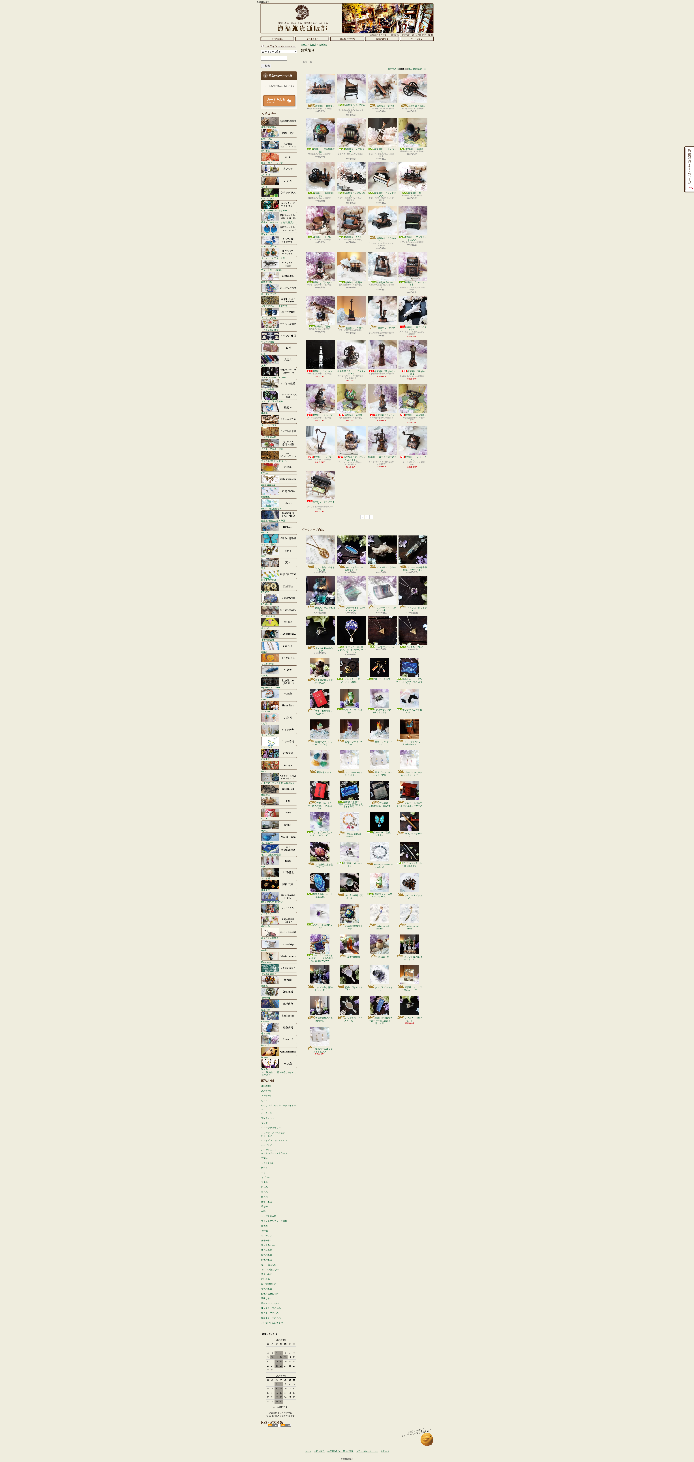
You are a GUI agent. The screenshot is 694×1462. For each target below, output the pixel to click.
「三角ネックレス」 (385, 647)
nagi (263, 866)
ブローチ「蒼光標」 (382, 679)
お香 (263, 353)
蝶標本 (264, 413)
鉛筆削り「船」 (415, 193)
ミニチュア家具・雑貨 (272, 449)
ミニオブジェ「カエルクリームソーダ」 (321, 833)
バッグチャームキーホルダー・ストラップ (274, 1152)
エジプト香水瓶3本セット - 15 (324, 988)
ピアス (264, 1100)
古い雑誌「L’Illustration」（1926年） (380, 804)
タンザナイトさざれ (383, 988)
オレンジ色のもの (270, 1269)
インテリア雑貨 (268, 318)
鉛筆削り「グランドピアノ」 (385, 194)
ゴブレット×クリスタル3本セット (412, 742)
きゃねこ (265, 628)
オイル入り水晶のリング (325, 649)
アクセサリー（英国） (272, 270)
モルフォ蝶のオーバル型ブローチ (355, 568)
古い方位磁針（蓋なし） (354, 896)
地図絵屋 (265, 795)
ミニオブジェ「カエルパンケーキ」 (382, 895)
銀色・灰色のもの (270, 1293)
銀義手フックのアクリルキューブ (412, 988)
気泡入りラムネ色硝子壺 (325, 609)
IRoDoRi (265, 532)
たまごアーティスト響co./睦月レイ (278, 783)
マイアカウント (278, 46)
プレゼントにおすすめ (272, 1322)
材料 (263, 1211)
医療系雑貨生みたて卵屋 (273, 520)
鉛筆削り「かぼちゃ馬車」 (354, 194)
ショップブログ (347, 38)
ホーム (277, 38)
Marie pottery (267, 962)
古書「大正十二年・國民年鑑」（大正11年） (320, 806)
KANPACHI (267, 604)
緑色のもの (266, 1255)
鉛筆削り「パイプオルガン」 (354, 106)
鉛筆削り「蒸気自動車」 (323, 194)
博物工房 (265, 890)
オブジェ (265, 1177)
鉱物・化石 (266, 139)
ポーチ (264, 1168)
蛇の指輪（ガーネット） (352, 864)
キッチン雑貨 (267, 341)
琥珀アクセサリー (270, 234)
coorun (264, 652)
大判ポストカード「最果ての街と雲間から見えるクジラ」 (350, 804)
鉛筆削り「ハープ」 (323, 457)
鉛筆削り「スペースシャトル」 (416, 328)
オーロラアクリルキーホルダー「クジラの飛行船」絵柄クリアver (320, 958)
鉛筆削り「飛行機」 (386, 106)
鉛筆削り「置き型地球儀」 (324, 150)
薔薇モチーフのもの (271, 1318)
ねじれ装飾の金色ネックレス (325, 568)
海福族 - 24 (383, 956)
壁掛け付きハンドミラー (354, 988)
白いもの (265, 1279)
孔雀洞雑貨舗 (267, 640)
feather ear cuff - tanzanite (383, 927)
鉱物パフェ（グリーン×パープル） (322, 742)
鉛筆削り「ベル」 (385, 282)
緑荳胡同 (265, 1033)
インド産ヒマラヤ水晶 (386, 568)
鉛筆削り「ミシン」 (354, 237)
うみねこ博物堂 (268, 544)
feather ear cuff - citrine (413, 927)
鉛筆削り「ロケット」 (324, 371)
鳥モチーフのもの (270, 1303)
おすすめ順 (393, 69)
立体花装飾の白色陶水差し (324, 1019)
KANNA (265, 592)
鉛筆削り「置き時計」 (385, 371)
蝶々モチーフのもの (271, 1308)
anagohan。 (266, 497)
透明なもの (266, 1298)
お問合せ (382, 38)
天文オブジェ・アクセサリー (275, 306)
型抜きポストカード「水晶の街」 (323, 895)
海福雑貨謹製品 (268, 127)
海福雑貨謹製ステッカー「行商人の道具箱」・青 (380, 1021)
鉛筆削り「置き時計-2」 (416, 372)
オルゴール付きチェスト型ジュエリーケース (409, 804)
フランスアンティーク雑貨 (274, 1221)
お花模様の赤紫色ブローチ (324, 865)
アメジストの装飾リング (323, 926)
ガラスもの (266, 1202)
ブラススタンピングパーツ (274, 461)
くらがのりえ (267, 664)
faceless (264, 1057)
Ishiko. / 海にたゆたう (271, 508)
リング (264, 1123)
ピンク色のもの (268, 1264)
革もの (264, 1206)
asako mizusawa (268, 485)
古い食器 (265, 151)
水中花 (264, 473)
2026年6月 (266, 1095)
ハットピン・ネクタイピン (274, 1140)
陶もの (264, 1197)
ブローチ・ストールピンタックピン (273, 1134)
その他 (264, 1230)
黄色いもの (266, 1250)
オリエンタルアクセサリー (274, 258)
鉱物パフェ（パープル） (354, 742)
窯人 (263, 568)
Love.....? (265, 1045)
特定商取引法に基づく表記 (340, 1451)
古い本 (264, 186)
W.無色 (264, 1069)
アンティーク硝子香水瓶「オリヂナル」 (415, 568)
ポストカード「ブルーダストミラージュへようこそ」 (409, 681)
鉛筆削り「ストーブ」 (324, 415)
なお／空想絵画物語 (271, 854)
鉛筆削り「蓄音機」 (416, 149)
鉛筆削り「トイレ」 (323, 237)
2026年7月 (266, 1091)
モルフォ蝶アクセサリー (273, 246)
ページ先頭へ (427, 1441)
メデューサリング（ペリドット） (381, 710)
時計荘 (264, 830)
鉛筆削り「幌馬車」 (354, 282)
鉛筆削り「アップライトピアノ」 (416, 238)
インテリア (266, 1235)
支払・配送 (319, 1451)
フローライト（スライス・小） (355, 609)
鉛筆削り (323, 44)
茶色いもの (266, 1274)
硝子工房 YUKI (268, 580)
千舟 (263, 807)
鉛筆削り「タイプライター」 (324, 502)
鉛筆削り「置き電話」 (416, 415)
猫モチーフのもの (270, 1313)
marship (264, 950)
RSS (273, 1425)
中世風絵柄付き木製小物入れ (323, 681)
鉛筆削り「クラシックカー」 (386, 239)
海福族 (264, 1226)
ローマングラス (268, 294)
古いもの (265, 174)
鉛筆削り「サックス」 (386, 329)
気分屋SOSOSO (268, 616)
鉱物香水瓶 (266, 282)
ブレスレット (267, 1118)
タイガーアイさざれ (413, 896)
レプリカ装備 (267, 389)
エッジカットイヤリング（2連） (353, 773)
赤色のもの (266, 1240)
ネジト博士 (266, 878)
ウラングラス (267, 198)
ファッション (267, 1163)
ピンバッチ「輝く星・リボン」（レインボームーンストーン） (351, 649)
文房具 (264, 365)
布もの (264, 1192)
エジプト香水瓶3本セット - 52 (413, 958)
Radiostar (265, 1021)
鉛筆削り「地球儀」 (354, 415)
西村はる (265, 926)
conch (263, 699)
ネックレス (266, 1113)
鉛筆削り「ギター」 (355, 328)
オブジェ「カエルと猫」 (352, 710)
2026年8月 (266, 1086)
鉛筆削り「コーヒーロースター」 (382, 458)
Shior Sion (265, 711)
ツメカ (264, 819)
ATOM (285, 1425)
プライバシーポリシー (367, 1451)
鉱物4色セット (324, 772)
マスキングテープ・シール (274, 377)
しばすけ (265, 723)
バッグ (264, 1172)
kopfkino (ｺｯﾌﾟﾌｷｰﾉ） (271, 687)
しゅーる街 (266, 747)
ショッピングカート (416, 38)
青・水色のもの (268, 1245)
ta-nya (263, 771)
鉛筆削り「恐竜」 (323, 326)
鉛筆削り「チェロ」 (385, 415)
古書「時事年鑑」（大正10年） (323, 712)
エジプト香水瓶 (268, 437)
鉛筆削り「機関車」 (325, 106)
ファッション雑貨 (270, 330)
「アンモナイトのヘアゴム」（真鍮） (351, 680)
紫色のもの (266, 1260)
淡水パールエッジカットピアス (382, 773)
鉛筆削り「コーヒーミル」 (416, 458)
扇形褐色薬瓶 (353, 956)
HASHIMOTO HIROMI (272, 902)
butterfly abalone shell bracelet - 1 (383, 865)
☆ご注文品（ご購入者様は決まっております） (279, 1073)
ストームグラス (268, 425)
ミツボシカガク (268, 974)
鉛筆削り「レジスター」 (354, 150)
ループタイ (266, 1145)
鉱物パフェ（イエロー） (383, 742)
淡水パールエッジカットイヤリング (411, 773)
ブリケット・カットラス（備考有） (412, 864)
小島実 (264, 675)
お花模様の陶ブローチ (354, 927)
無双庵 (264, 986)
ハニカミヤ (266, 914)
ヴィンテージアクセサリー (274, 210)
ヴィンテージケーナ (413, 835)
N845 (263, 556)
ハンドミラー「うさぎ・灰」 (353, 1019)
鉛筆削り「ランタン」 (324, 282)
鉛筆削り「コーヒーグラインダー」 (351, 372)
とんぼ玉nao (267, 842)
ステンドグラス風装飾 (272, 401)
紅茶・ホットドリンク (272, 163)
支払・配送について (312, 38)
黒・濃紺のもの (268, 1284)
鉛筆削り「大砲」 (417, 106)
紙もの (264, 1187)
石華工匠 (265, 759)
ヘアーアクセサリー (271, 1128)
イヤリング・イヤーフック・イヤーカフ (278, 1107)
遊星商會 (265, 1009)
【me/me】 (266, 997)
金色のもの (266, 1289)
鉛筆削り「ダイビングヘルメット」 (354, 458)
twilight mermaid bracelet (353, 835)
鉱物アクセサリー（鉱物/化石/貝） (278, 222)
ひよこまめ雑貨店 (270, 938)
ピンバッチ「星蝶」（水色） (382, 833)
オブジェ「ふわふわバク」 (412, 710)
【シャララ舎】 (268, 735)
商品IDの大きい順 (417, 69)
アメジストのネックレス (417, 609)
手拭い (264, 1158)
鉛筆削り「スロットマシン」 (416, 283)
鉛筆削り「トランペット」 (385, 150)
